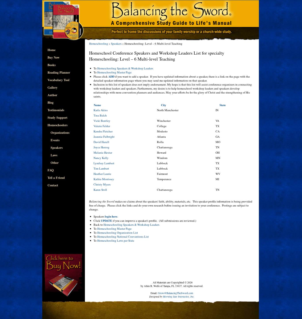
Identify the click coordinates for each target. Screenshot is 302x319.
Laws (52, 155)
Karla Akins (101, 110)
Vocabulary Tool (58, 80)
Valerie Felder (102, 126)
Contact (53, 185)
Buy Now (53, 57)
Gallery (52, 87)
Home (51, 50)
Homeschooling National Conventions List (123, 237)
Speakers (55, 147)
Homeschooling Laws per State (115, 241)
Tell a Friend (56, 177)
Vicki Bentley (102, 121)
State (223, 105)
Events (53, 140)
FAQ (51, 170)
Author (52, 95)
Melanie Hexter (103, 153)
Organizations (58, 132)
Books (51, 65)
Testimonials (56, 110)
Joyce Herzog (101, 147)
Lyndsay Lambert (104, 163)
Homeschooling (98, 44)
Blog (51, 102)
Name (97, 105)
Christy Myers (102, 184)
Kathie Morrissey (104, 179)
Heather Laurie (102, 174)
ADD (111, 76)
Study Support (57, 117)
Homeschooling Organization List (117, 233)
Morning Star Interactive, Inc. (178, 296)
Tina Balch (100, 115)
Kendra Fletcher (103, 131)
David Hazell (101, 142)
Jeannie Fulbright (104, 137)
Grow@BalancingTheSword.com (175, 293)
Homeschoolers (57, 125)
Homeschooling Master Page (114, 72)
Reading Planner (59, 72)
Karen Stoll (100, 190)
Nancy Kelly (101, 158)
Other (53, 162)
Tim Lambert (101, 168)
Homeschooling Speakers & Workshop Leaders (125, 68)
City (163, 105)
